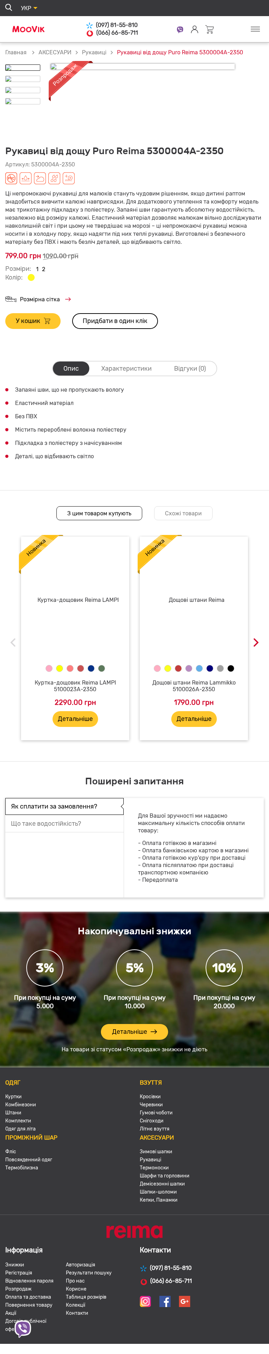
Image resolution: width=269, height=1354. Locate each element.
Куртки (13, 1097)
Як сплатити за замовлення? (54, 806)
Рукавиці (94, 52)
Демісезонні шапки (162, 1184)
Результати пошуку (89, 1273)
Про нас (75, 1281)
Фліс (10, 1152)
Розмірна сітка (40, 299)
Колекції (75, 1305)
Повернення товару (29, 1305)
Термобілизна (21, 1168)
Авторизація (80, 1265)
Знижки (14, 1265)
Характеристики (126, 368)
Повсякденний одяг (28, 1160)
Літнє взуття (155, 1129)
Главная (16, 52)
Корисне (76, 1289)
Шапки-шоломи (158, 1192)
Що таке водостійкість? (46, 823)
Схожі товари (183, 513)
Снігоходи (152, 1121)
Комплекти (18, 1121)
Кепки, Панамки (159, 1200)
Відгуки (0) (190, 368)
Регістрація (18, 1273)
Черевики (151, 1105)
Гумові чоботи (156, 1113)
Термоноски (154, 1168)
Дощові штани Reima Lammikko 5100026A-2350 (194, 686)
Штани (13, 1113)
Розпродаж (18, 1289)
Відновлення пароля (29, 1281)
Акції (10, 1313)
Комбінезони (20, 1105)
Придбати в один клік (115, 321)
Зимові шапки (156, 1152)
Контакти (77, 1313)
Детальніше (75, 719)
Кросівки (150, 1097)
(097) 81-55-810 (117, 25)
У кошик (28, 321)
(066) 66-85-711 (117, 32)
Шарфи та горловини (164, 1176)
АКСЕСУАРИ (55, 52)
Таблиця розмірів (86, 1297)
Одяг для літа (20, 1129)
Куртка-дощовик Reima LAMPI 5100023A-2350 (75, 686)
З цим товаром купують (99, 513)
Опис (71, 368)
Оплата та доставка (28, 1297)
